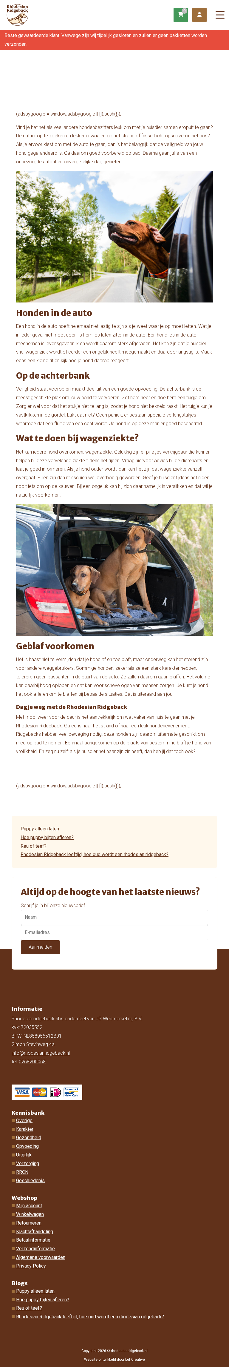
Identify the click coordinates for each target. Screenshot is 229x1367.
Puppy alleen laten (40, 829)
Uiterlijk (24, 1155)
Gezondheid (28, 1137)
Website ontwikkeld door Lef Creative (114, 1359)
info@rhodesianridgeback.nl (41, 1053)
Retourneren (28, 1223)
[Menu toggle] (220, 15)
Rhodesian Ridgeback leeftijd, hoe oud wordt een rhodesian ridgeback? (94, 854)
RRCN (22, 1172)
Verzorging (27, 1163)
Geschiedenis (30, 1180)
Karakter (24, 1129)
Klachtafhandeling (34, 1231)
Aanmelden (40, 947)
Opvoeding (27, 1146)
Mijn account (29, 1205)
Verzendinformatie (35, 1248)
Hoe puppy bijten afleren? (47, 837)
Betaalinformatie (33, 1240)
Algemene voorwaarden (40, 1257)
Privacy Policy (31, 1266)
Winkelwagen (30, 1214)
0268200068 (32, 1062)
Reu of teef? (34, 846)
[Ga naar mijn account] (199, 15)
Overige (24, 1120)
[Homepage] (90, 14)
